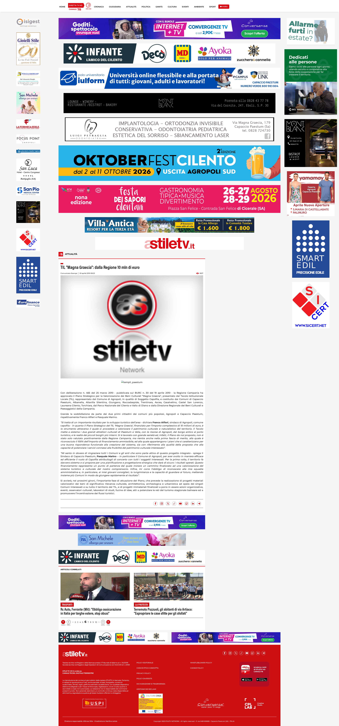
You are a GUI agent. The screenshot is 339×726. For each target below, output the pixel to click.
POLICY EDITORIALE (145, 663)
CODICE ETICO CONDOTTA (148, 668)
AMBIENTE (199, 7)
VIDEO (225, 7)
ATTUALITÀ (131, 7)
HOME (62, 7)
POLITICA (146, 7)
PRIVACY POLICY (144, 673)
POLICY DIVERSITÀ (144, 679)
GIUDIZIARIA (115, 7)
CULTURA (172, 7)
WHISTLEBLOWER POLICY (201, 663)
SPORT (212, 7)
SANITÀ (159, 7)
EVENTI (185, 7)
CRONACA (99, 7)
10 (96, 622)
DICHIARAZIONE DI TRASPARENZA (151, 684)
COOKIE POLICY (197, 668)
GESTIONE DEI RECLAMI (146, 689)
